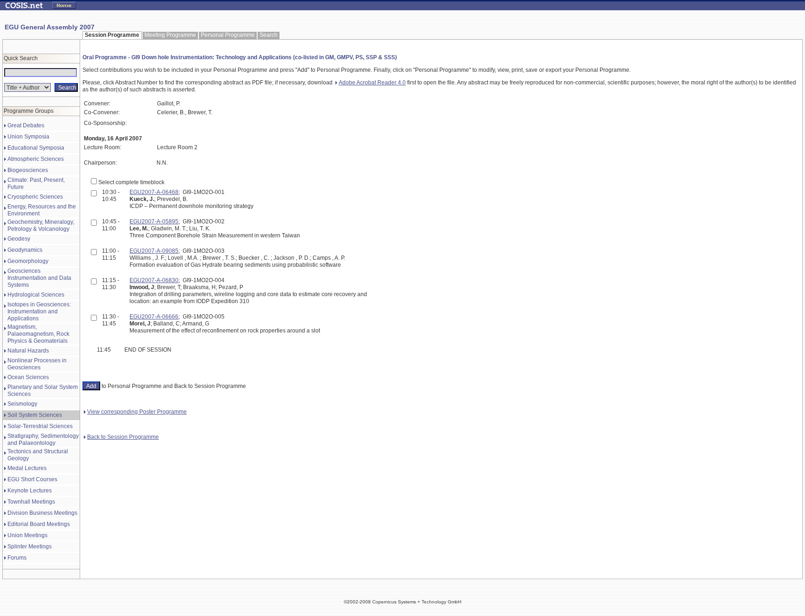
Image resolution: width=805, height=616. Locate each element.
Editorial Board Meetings (38, 524)
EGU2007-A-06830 (154, 280)
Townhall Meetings (31, 501)
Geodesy (18, 238)
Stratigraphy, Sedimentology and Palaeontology (43, 439)
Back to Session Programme (123, 437)
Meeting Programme (170, 35)
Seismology (22, 404)
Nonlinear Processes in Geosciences (37, 364)
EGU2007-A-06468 (154, 192)
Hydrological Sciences (35, 294)
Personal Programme (228, 35)
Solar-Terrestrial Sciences (40, 426)
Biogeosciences (27, 170)
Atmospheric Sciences (35, 159)
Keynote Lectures (29, 490)
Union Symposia (28, 136)
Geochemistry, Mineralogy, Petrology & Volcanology (40, 225)
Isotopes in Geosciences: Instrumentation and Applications (39, 311)
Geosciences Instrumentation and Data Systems (39, 278)
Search (268, 35)
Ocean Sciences (28, 377)
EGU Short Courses (32, 479)
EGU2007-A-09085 (154, 251)
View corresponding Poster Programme (137, 411)
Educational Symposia (35, 148)
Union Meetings (27, 535)
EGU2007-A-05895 (154, 221)
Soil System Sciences (34, 415)
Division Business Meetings (42, 513)
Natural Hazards (28, 350)
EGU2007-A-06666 (154, 316)
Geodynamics (24, 250)
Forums (17, 557)
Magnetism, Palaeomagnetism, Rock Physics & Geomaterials (38, 334)
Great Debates (25, 125)
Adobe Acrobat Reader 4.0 (372, 82)
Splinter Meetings (29, 546)
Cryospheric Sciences (35, 197)
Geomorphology (27, 261)
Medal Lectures (27, 468)
